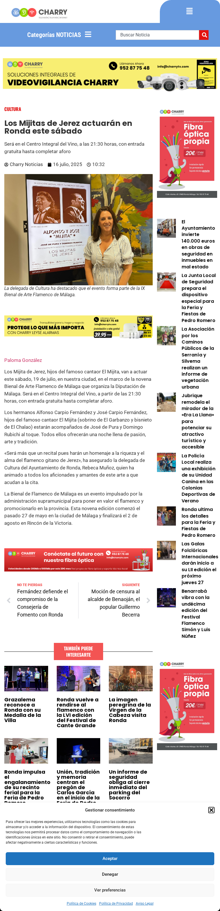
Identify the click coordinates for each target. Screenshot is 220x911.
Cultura (12, 109)
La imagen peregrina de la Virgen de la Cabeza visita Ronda (130, 710)
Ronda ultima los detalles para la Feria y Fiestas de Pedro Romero (198, 522)
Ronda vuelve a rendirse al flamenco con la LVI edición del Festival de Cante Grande (78, 712)
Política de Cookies (81, 904)
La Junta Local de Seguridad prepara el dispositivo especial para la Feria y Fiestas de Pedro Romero (199, 298)
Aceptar (110, 858)
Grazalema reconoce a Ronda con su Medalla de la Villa (22, 710)
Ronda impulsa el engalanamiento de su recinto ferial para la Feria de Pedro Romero (27, 787)
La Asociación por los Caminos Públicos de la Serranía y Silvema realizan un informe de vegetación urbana (198, 358)
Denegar (110, 874)
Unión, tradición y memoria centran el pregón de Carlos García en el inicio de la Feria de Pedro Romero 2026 (78, 789)
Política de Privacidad (116, 904)
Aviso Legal (145, 904)
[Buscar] (204, 35)
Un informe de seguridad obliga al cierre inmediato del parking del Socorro (129, 784)
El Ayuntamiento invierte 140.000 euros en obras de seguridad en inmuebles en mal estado (198, 244)
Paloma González (23, 360)
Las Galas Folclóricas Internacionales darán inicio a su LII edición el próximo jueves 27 (200, 563)
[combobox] (157, 35)
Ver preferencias (110, 890)
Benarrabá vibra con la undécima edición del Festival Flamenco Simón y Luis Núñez (196, 613)
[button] (211, 810)
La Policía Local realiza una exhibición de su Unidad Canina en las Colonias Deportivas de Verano (198, 478)
